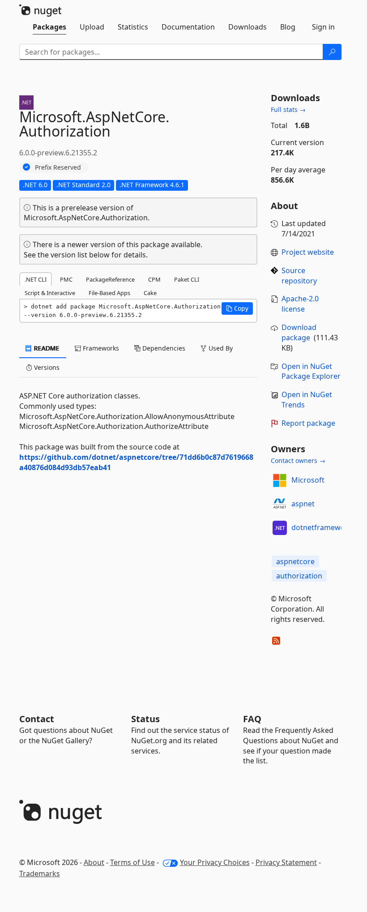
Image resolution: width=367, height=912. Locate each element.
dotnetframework (321, 527)
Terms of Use (132, 862)
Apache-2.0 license (300, 304)
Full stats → (288, 109)
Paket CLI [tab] (186, 279)
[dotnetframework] (280, 528)
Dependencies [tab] (163, 348)
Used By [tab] (220, 348)
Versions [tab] (46, 367)
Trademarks (39, 873)
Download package (299, 332)
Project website (308, 252)
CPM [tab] (154, 279)
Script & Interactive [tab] (50, 293)
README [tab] (46, 348)
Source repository (299, 275)
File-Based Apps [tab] (109, 293)
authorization (299, 576)
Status (145, 719)
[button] (237, 308)
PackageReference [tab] (110, 279)
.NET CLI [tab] (36, 279)
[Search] (332, 52)
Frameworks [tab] (100, 348)
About (94, 862)
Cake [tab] (150, 293)
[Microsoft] (280, 480)
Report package (308, 423)
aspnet (303, 504)
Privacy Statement (286, 862)
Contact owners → (298, 460)
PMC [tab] (66, 279)
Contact (36, 719)
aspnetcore (295, 561)
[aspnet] (280, 504)
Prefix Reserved (58, 167)
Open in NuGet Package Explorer (311, 371)
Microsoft (307, 480)
